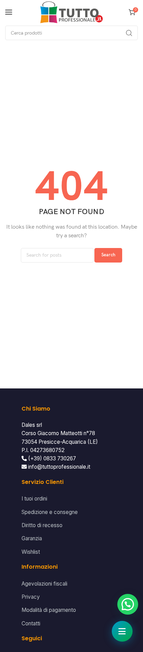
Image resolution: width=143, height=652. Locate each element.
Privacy (31, 597)
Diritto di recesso (42, 525)
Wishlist (31, 552)
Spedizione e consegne (50, 512)
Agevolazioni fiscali (44, 583)
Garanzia (32, 538)
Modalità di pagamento (49, 610)
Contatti (31, 623)
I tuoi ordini (34, 498)
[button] (127, 604)
